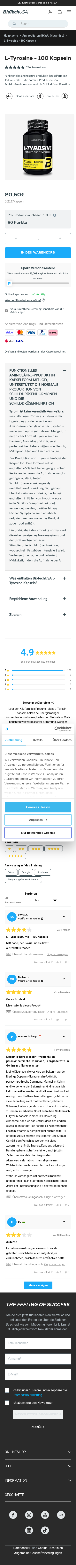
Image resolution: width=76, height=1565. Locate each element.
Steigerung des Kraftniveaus (23, 879)
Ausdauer (42, 872)
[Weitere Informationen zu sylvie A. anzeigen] (64, 917)
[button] (26, 69)
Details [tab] (37, 739)
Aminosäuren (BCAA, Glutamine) (43, 35)
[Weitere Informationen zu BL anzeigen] (64, 1222)
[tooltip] (52, 702)
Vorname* (14, 1359)
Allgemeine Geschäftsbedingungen (38, 1553)
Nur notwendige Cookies (38, 832)
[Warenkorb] (59, 11)
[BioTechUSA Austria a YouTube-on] (45, 1517)
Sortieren (31, 893)
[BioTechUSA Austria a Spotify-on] (61, 1517)
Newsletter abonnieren (38, 1414)
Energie (26, 872)
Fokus (11, 872)
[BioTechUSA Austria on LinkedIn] (29, 1533)
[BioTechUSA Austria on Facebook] (13, 1517)
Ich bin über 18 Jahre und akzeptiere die (39, 1392)
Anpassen (36, 819)
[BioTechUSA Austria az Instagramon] (29, 1517)
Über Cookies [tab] (62, 739)
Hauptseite (11, 35)
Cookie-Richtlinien (50, 1548)
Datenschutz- (22, 1548)
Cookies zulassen (38, 807)
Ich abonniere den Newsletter (32, 1403)
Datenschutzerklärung (27, 1395)
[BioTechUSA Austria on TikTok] (45, 1533)
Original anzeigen (57, 954)
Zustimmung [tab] (13, 739)
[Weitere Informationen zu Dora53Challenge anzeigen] (64, 1037)
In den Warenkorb (38, 253)
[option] (38, 3)
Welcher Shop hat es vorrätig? (23, 300)
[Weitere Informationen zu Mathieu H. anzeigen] (64, 979)
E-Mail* (13, 1374)
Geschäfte (14, 1495)
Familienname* (18, 1343)
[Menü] (69, 11)
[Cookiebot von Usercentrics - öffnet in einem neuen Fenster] (55, 729)
